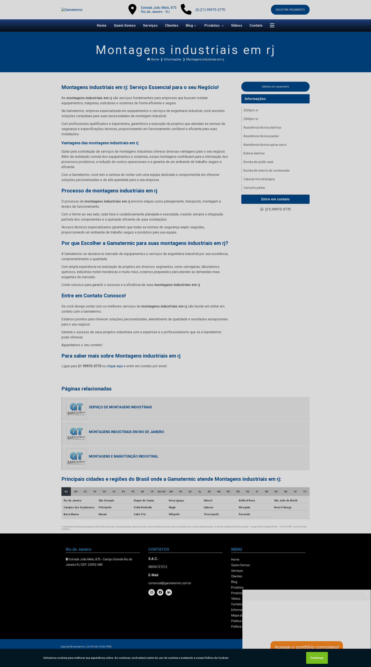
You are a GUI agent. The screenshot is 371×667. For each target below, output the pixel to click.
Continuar (317, 657)
